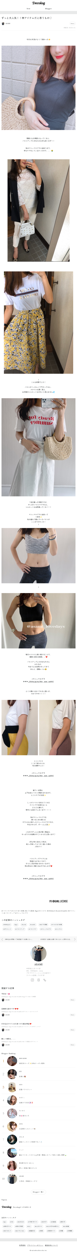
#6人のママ (38, 1226)
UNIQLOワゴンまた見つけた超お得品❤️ (17, 1024)
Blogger (48, 9)
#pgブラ (25, 996)
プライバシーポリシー (35, 1245)
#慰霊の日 (32, 1231)
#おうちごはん (19, 1231)
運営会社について (51, 1245)
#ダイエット (7, 929)
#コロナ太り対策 (56, 924)
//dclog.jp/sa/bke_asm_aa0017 (41, 682)
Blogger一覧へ (38, 1192)
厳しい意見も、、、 (9, 1039)
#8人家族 (66, 1226)
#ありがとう (7, 1231)
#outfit (32, 924)
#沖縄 (61, 1231)
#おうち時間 (32, 996)
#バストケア (32, 929)
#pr (4, 1222)
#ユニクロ (58, 929)
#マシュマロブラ (46, 929)
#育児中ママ (51, 1231)
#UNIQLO (6, 924)
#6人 (29, 1226)
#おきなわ (20, 1222)
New (28, 9)
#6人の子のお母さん (52, 1226)
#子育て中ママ (32, 1222)
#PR (11, 1222)
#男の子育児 (19, 1226)
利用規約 (22, 1245)
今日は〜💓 (6, 994)
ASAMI (38, 964)
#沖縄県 (69, 1231)
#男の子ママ (7, 1226)
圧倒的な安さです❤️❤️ (10, 1009)
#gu (16, 924)
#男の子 (62, 1222)
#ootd (24, 924)
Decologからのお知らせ (22, 1207)
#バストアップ (19, 929)
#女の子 (44, 1222)
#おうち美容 (43, 924)
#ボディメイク (36, 1026)
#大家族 (53, 1222)
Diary (72, 23)
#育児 (41, 1231)
